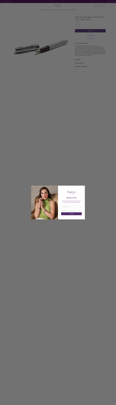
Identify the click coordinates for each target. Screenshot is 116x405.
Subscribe (71, 213)
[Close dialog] (83, 186)
